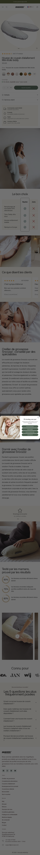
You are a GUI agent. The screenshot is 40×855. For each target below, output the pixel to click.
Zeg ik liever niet (30, 434)
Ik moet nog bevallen (30, 426)
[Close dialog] (38, 417)
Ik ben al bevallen (30, 429)
